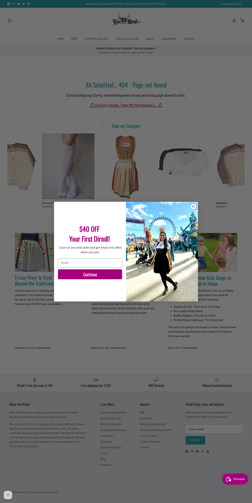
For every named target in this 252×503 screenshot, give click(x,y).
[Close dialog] (193, 206)
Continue (90, 274)
